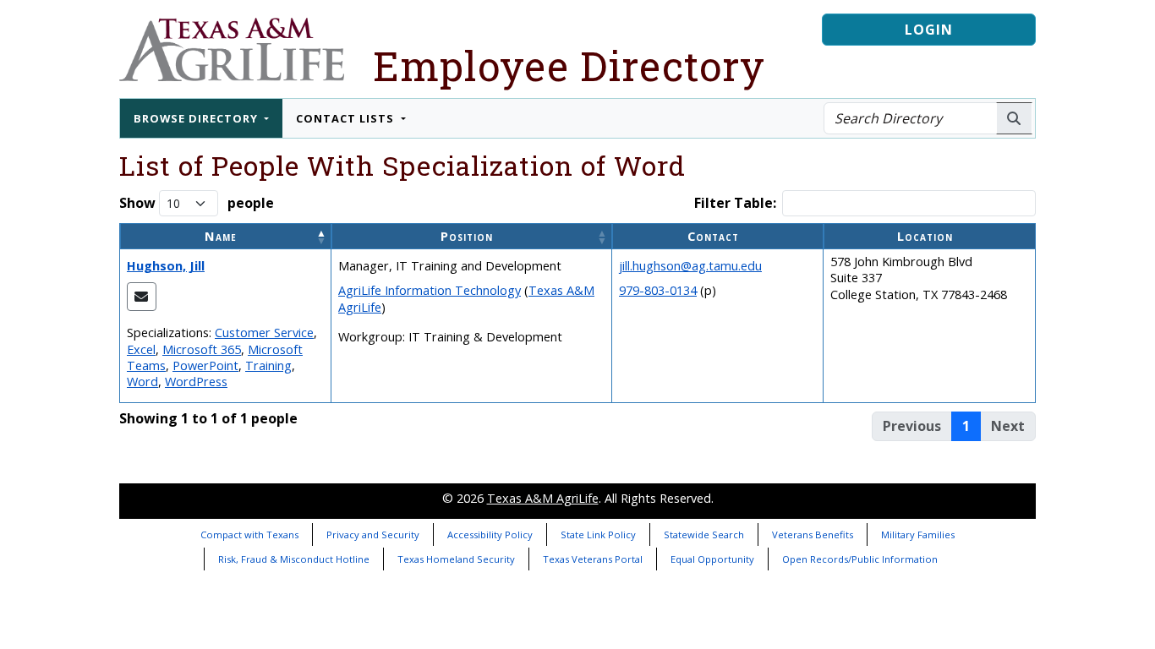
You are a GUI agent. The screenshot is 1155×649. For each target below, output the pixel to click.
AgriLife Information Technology (429, 290)
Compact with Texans (249, 534)
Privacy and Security (372, 534)
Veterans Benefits (812, 534)
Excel (141, 349)
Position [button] (467, 236)
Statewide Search (704, 534)
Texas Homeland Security (456, 559)
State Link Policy (598, 534)
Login (929, 29)
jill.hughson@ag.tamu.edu (690, 266)
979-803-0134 (658, 290)
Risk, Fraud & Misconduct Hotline (293, 559)
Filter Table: (735, 203)
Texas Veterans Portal (593, 559)
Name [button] (221, 236)
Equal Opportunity (712, 559)
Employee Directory (569, 65)
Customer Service (264, 332)
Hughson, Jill (166, 266)
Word (142, 382)
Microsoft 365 (201, 349)
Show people (196, 203)
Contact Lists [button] (346, 118)
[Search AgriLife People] (1014, 118)
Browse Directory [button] (197, 118)
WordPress (196, 382)
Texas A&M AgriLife (543, 498)
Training (268, 365)
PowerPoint (205, 365)
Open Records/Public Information (860, 559)
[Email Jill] (141, 296)
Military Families (918, 534)
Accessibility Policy (490, 534)
